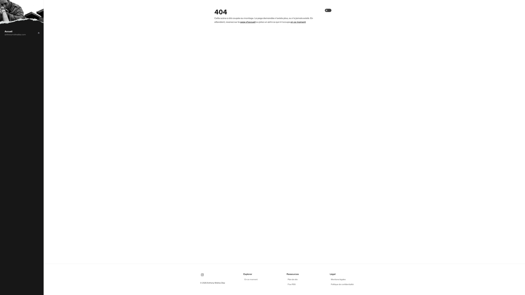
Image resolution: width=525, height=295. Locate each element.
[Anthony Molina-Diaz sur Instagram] (202, 275)
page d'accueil (248, 22)
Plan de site (293, 279)
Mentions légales (338, 279)
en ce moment (298, 22)
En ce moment (251, 279)
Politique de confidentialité (342, 284)
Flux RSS (292, 284)
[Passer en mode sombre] (328, 10)
